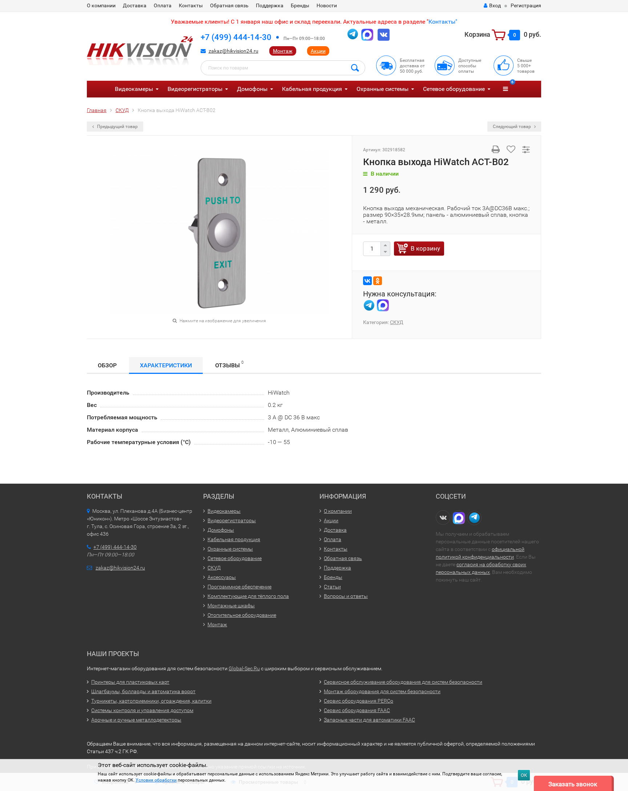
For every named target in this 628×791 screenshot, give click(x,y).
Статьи (332, 587)
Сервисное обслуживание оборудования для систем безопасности (403, 682)
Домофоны (252, 88)
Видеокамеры (134, 88)
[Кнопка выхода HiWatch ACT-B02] (219, 231)
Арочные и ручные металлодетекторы (136, 720)
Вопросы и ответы (346, 596)
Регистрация (526, 5)
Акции (318, 51)
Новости (327, 5)
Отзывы (229, 364)
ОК (524, 775)
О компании (101, 5)
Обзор (107, 365)
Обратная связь (229, 5)
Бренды (300, 5)
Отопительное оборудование (242, 615)
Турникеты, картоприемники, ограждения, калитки (151, 701)
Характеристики (166, 365)
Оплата (163, 5)
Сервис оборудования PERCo (358, 701)
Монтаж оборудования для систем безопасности (382, 691)
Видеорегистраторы (195, 88)
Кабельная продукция (312, 88)
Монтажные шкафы (231, 605)
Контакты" (442, 21)
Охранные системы (382, 88)
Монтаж (283, 51)
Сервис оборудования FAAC (357, 710)
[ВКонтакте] (367, 280)
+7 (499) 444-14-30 (236, 37)
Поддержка (269, 5)
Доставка (134, 5)
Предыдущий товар (117, 126)
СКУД (396, 322)
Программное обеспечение (239, 587)
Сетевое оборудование (454, 88)
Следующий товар (512, 126)
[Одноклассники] (377, 280)
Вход (495, 5)
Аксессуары (222, 577)
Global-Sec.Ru (244, 668)
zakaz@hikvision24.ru (233, 51)
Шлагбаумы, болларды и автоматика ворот (143, 691)
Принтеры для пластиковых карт (130, 682)
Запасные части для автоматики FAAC (369, 720)
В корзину (425, 248)
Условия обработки (156, 780)
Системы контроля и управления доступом (142, 710)
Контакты (191, 5)
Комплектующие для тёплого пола (248, 596)
